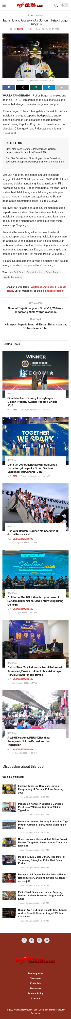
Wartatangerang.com (42, 286)
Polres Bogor (52, 272)
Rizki (20, 28)
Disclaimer (35, 978)
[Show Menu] (4, 5)
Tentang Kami (35, 973)
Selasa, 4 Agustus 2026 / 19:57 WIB (23, 683)
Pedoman (35, 988)
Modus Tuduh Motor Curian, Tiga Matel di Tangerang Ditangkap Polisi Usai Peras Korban (41, 860)
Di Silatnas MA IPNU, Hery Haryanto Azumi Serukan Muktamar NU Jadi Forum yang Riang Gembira (35, 600)
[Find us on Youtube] (47, 940)
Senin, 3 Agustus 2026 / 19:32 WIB (23, 753)
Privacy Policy (35, 993)
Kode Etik (35, 983)
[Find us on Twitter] (31, 940)
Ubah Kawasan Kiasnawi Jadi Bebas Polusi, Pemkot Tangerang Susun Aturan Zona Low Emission (43, 842)
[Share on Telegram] (49, 87)
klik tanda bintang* (53, 290)
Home (30, 15)
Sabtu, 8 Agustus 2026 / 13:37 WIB (23, 613)
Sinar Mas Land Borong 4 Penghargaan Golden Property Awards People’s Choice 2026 (31, 150)
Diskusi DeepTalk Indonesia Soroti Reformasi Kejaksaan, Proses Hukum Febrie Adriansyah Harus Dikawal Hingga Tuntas (34, 670)
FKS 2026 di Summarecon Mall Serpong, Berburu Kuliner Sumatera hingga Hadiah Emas (41, 895)
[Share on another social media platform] (62, 87)
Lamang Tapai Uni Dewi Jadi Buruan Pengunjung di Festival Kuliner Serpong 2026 (40, 789)
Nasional (40, 15)
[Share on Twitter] (22, 87)
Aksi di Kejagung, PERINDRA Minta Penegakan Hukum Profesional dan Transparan (28, 741)
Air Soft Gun (16, 272)
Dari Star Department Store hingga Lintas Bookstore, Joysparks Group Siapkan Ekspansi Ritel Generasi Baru (35, 159)
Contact (35, 998)
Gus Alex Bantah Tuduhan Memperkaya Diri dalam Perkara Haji (33, 532)
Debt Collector (34, 272)
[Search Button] (56, 5)
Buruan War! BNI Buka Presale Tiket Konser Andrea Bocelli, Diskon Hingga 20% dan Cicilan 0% (42, 913)
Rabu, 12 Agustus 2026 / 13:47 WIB (23, 542)
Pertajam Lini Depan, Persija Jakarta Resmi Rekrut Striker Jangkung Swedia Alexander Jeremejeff (42, 878)
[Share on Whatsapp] (36, 87)
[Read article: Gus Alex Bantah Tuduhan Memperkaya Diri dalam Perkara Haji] (35, 507)
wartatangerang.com (23, 539)
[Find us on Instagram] (39, 940)
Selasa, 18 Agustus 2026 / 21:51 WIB (35, 476)
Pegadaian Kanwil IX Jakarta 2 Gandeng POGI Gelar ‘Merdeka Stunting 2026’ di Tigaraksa (40, 807)
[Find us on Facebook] (24, 940)
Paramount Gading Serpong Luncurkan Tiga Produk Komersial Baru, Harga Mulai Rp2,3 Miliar (43, 825)
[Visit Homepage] (30, 5)
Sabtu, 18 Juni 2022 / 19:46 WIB (43, 28)
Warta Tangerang (13, 277)
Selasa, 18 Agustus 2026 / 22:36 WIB (35, 410)
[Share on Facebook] (8, 87)
